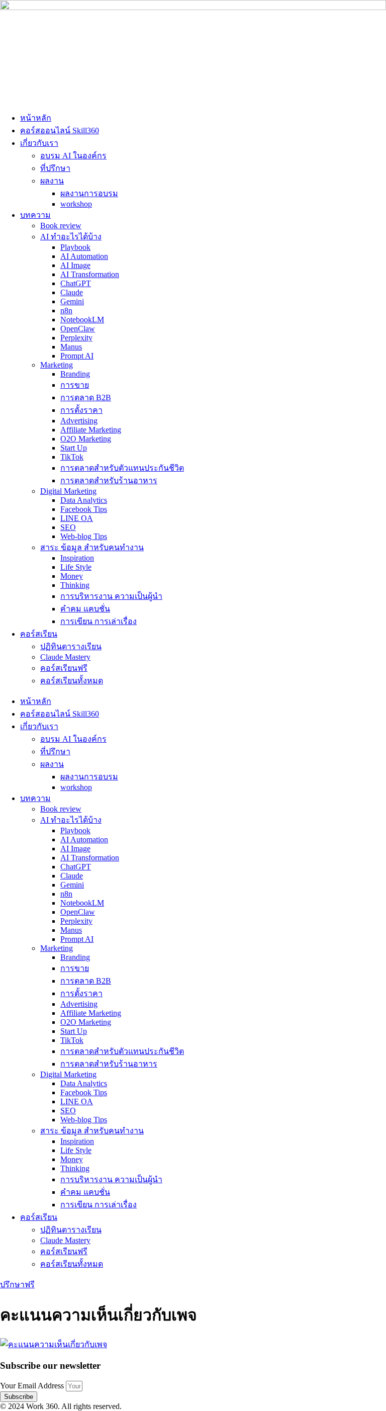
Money (71, 576)
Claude (71, 292)
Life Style (75, 567)
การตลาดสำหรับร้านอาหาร (108, 480)
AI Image (75, 265)
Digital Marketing (68, 491)
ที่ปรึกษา (55, 168)
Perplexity (76, 337)
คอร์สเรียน (38, 634)
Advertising (79, 420)
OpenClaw (77, 328)
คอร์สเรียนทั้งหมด (71, 680)
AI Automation (84, 256)
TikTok (71, 457)
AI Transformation (89, 274)
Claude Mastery (65, 657)
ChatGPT (75, 283)
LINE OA (76, 518)
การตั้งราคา (81, 410)
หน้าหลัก (35, 118)
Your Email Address (33, 1385)
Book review (60, 225)
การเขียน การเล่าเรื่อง (98, 621)
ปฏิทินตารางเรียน (71, 646)
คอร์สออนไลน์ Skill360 (59, 130)
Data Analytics (83, 500)
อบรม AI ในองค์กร (73, 155)
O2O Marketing (85, 438)
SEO (68, 527)
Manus (71, 346)
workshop (76, 204)
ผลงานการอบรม (89, 193)
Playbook (75, 247)
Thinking (74, 585)
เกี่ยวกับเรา (39, 143)
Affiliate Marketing (90, 429)
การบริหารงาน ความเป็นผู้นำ (111, 596)
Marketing (56, 365)
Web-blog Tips (83, 536)
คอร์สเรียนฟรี (63, 668)
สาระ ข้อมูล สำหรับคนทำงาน (92, 547)
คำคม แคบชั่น (85, 608)
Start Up (73, 448)
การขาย (74, 385)
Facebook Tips (83, 509)
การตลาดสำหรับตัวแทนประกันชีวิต (122, 468)
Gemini (72, 301)
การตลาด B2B (85, 397)
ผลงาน (52, 181)
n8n (66, 310)
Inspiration (77, 558)
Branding (75, 374)
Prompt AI (76, 355)
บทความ (35, 215)
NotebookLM (82, 319)
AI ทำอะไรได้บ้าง (71, 236)
